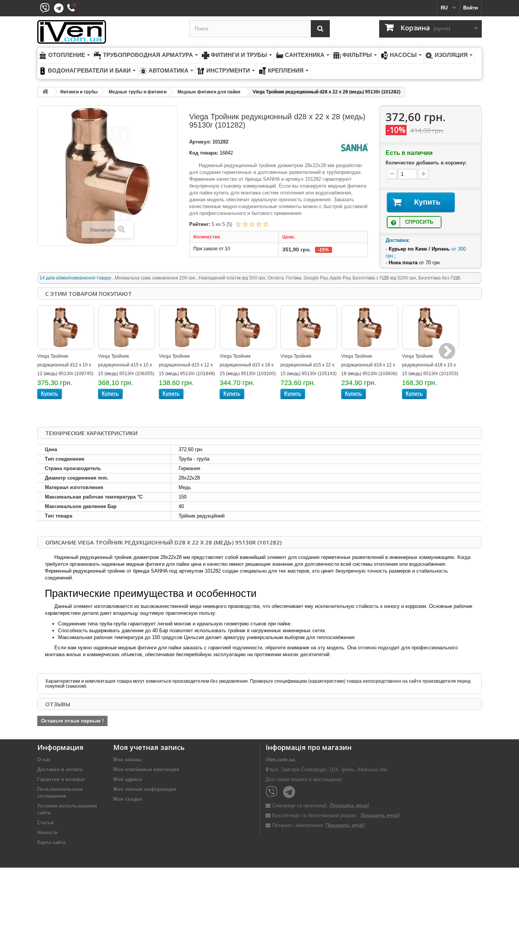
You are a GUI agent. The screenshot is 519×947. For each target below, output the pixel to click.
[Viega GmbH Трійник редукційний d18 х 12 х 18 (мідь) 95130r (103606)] (369, 327)
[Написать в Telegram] (59, 10)
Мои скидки (127, 799)
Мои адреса (127, 779)
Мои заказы (127, 759)
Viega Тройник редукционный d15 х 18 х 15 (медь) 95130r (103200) (248, 365)
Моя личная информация (144, 789)
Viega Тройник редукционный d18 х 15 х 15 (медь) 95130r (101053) (430, 365)
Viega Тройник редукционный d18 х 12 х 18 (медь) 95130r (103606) (369, 365)
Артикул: (200, 142)
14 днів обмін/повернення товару (76, 278)
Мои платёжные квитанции (146, 769)
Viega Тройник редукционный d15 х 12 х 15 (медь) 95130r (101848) (187, 365)
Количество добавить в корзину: (426, 163)
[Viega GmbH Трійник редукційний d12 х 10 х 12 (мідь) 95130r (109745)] (65, 327)
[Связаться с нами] (72, 8)
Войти (470, 8)
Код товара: (203, 153)
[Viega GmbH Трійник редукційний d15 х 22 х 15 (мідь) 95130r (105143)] (308, 327)
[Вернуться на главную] (45, 92)
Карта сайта (51, 842)
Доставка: (398, 240)
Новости (47, 832)
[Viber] (272, 792)
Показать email (349, 805)
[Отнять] (392, 174)
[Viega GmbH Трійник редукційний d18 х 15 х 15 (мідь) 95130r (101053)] (430, 327)
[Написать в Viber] (45, 10)
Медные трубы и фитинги (137, 92)
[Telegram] (289, 792)
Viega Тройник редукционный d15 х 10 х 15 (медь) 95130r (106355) (126, 365)
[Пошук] (320, 28)
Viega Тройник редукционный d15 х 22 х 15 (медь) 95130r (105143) (308, 365)
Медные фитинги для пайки (208, 92)
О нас (44, 759)
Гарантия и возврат (61, 779)
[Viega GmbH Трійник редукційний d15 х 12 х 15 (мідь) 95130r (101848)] (187, 327)
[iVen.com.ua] (107, 32)
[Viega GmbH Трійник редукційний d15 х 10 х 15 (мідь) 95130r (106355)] (126, 327)
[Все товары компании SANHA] (354, 147)
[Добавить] (423, 174)
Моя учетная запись (149, 747)
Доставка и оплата (59, 769)
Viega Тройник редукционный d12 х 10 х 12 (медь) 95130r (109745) (65, 365)
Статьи (45, 822)
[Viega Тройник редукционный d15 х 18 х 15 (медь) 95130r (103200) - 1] (248, 327)
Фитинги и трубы (79, 92)
